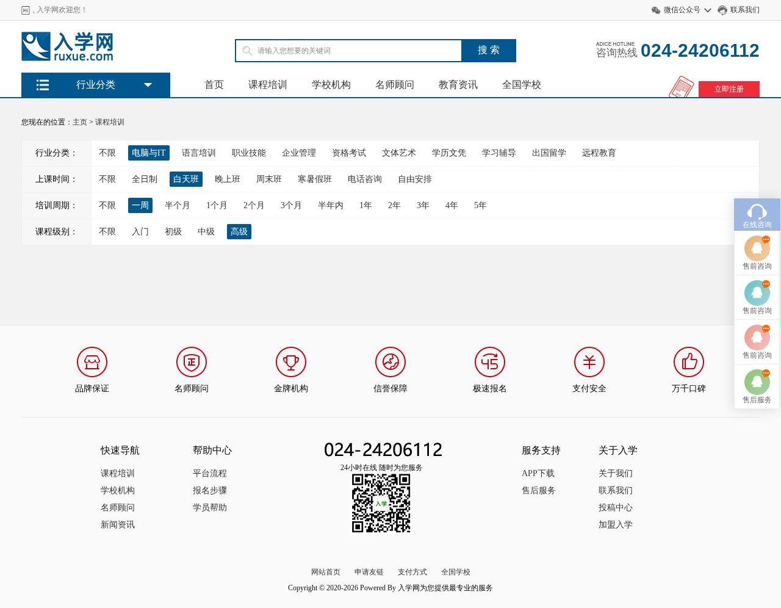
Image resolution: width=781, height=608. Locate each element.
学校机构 (331, 84)
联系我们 (745, 9)
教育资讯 (458, 84)
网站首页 (325, 572)
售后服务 (539, 490)
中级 (206, 231)
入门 (140, 231)
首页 (214, 84)
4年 (451, 205)
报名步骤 (210, 490)
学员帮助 (210, 507)
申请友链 (369, 572)
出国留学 (549, 152)
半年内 (331, 205)
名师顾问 (394, 84)
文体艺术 (399, 152)
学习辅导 (499, 152)
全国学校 (521, 84)
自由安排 (415, 179)
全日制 (144, 179)
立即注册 (729, 89)
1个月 (217, 205)
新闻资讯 (118, 524)
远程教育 (599, 152)
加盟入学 (616, 524)
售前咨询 (757, 266)
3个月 (291, 205)
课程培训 (267, 84)
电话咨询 (365, 179)
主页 (80, 122)
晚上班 (227, 179)
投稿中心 (616, 507)
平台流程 (210, 473)
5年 (480, 205)
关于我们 (616, 473)
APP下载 (538, 473)
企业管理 (299, 152)
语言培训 (199, 152)
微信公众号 (682, 9)
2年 (394, 205)
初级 (173, 231)
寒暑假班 (315, 179)
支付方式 (412, 572)
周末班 (269, 179)
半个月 (177, 205)
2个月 (254, 205)
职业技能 (249, 152)
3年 (423, 205)
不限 (107, 152)
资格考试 (349, 152)
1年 (365, 205)
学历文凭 (449, 152)
